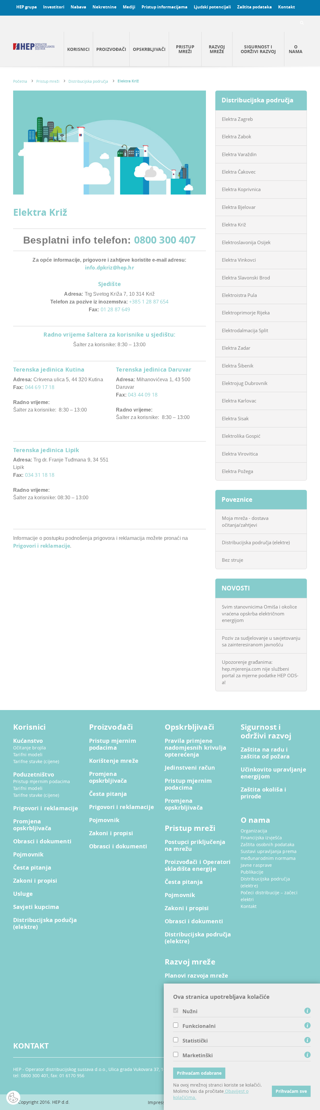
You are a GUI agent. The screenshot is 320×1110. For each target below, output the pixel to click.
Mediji (129, 7)
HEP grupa (26, 7)
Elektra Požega (237, 471)
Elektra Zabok (236, 136)
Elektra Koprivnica (241, 189)
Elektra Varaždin (239, 154)
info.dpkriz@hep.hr (109, 267)
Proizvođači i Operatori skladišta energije (198, 865)
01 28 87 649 (115, 309)
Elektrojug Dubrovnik (245, 383)
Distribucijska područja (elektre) (256, 542)
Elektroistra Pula (239, 295)
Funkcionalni (199, 1026)
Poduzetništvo (33, 774)
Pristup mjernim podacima (41, 781)
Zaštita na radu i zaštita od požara (265, 753)
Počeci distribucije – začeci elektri (269, 896)
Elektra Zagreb (237, 119)
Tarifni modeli (27, 754)
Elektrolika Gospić (241, 436)
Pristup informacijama (165, 7)
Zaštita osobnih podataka (268, 844)
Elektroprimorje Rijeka (246, 312)
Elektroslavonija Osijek (246, 242)
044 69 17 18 (40, 387)
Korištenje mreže (113, 760)
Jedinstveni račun (190, 767)
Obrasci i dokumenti (42, 841)
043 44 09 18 (143, 394)
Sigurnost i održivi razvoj (258, 49)
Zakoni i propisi (35, 880)
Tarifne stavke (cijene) (36, 761)
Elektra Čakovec (239, 172)
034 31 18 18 (40, 474)
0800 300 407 (165, 239)
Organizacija (254, 831)
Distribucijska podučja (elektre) (45, 923)
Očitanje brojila (29, 748)
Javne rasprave (256, 865)
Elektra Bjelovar (239, 207)
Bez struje (232, 560)
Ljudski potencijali (212, 7)
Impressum (160, 1102)
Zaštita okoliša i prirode (264, 793)
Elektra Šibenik (237, 366)
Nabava (78, 7)
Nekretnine (104, 7)
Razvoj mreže (217, 49)
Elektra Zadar (236, 348)
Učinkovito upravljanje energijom (273, 773)
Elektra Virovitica (240, 454)
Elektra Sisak (235, 418)
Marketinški (197, 1055)
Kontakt (286, 7)
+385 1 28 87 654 (148, 301)
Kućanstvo (28, 741)
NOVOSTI (236, 588)
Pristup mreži (185, 49)
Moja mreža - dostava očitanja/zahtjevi (245, 521)
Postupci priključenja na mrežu (195, 845)
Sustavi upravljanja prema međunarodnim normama (269, 854)
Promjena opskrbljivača (32, 825)
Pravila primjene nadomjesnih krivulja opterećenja (195, 748)
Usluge (23, 893)
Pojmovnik (28, 854)
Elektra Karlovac (239, 400)
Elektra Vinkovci (239, 260)
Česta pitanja (32, 867)
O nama (295, 49)
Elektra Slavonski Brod (246, 277)
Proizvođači (111, 49)
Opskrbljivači (149, 49)
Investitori (53, 7)
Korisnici (78, 49)
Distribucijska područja (88, 81)
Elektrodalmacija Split (245, 330)
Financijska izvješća (261, 838)
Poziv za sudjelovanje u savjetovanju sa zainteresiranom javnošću (261, 641)
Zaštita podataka (254, 7)
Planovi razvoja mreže (196, 975)
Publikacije (252, 872)
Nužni (190, 1011)
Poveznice (237, 499)
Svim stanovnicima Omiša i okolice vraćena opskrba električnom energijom (259, 613)
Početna (20, 81)
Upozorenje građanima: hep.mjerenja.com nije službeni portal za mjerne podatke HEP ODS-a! (260, 672)
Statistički (195, 1040)
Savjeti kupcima (36, 907)
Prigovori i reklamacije (41, 545)
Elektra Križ (128, 81)
